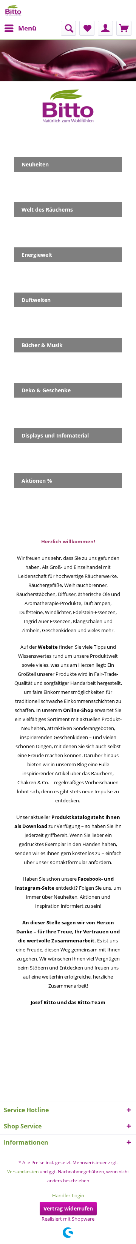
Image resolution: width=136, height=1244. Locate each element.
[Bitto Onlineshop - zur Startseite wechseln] (13, 10)
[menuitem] (20, 28)
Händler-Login (68, 1195)
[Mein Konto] (105, 28)
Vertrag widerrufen (68, 1208)
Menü (27, 28)
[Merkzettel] (86, 28)
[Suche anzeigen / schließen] (68, 28)
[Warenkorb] (123, 28)
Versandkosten (23, 1171)
